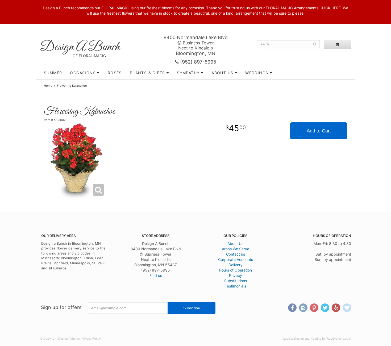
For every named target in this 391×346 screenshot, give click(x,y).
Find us (155, 275)
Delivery (235, 264)
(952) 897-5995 (197, 62)
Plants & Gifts (147, 72)
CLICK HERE (330, 8)
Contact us (235, 254)
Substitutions (235, 280)
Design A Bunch (80, 47)
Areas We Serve (235, 249)
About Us (235, 243)
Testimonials (235, 286)
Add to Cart (319, 131)
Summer (53, 72)
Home (48, 85)
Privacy (235, 275)
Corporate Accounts (235, 259)
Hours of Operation (235, 270)
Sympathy (188, 72)
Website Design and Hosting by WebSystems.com (316, 338)
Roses (115, 72)
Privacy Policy (91, 338)
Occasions (83, 72)
